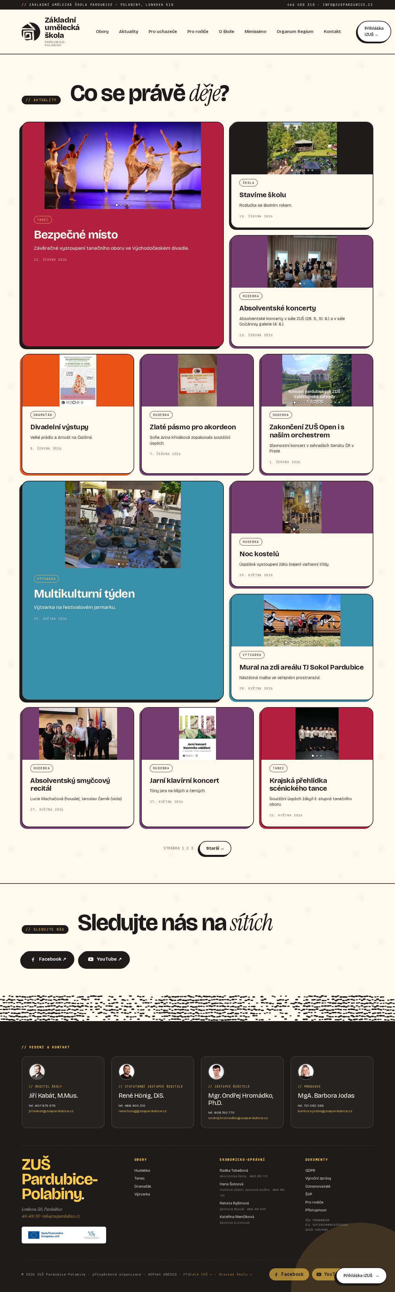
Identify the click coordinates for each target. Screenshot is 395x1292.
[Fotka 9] (327, 402)
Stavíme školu (262, 195)
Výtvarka (142, 1194)
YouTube (334, 1274)
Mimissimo (255, 31)
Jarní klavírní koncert (184, 781)
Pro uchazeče (163, 31)
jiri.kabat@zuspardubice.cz (51, 1111)
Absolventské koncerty (277, 308)
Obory (102, 31)
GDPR (310, 1170)
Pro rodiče (197, 31)
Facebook (292, 1274)
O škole (226, 31)
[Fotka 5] (308, 170)
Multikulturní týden (84, 594)
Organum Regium (295, 31)
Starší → (215, 848)
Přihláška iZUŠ (358, 1275)
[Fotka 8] (323, 402)
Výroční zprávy (318, 1178)
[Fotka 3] (125, 205)
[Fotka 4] (129, 205)
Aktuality (128, 31)
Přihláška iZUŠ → (374, 31)
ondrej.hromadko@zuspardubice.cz (238, 1118)
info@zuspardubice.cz (61, 1216)
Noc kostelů (259, 554)
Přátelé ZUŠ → (197, 1274)
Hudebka (142, 1170)
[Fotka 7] (319, 402)
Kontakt (332, 31)
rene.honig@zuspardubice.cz (143, 1111)
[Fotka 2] (121, 205)
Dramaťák (142, 1186)
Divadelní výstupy (59, 427)
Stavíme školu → (235, 1274)
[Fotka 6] (312, 170)
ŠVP (308, 1194)
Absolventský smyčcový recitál (70, 785)
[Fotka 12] (339, 402)
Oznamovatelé (317, 1186)
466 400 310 (31, 1216)
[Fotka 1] (116, 205)
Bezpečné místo (76, 235)
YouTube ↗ (109, 959)
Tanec (139, 1178)
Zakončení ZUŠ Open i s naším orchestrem (307, 431)
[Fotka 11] (335, 402)
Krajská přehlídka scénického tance (298, 785)
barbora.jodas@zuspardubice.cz (325, 1111)
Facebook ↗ (52, 959)
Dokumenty (316, 1160)
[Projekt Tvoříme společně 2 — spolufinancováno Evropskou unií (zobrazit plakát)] (64, 1235)
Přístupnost (316, 1210)
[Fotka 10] (331, 402)
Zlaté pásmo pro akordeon (193, 427)
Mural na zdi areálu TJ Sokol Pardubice (301, 667)
